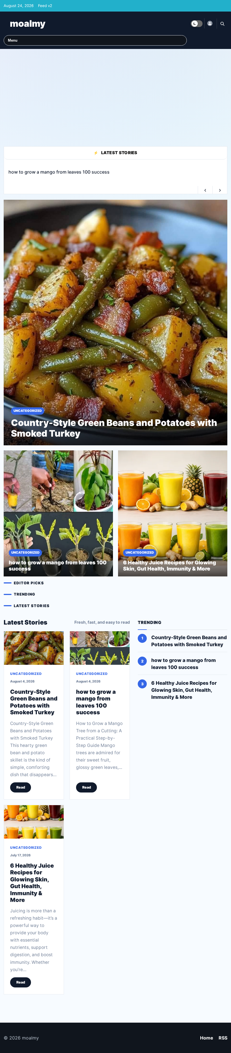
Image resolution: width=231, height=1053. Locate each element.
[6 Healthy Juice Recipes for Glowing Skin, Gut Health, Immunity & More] (34, 822)
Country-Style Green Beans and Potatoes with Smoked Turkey (33, 701)
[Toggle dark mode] (197, 23)
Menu (12, 40)
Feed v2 (45, 5)
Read (20, 787)
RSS (223, 1038)
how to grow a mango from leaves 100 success (96, 701)
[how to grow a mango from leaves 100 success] (100, 648)
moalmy (27, 23)
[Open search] (222, 24)
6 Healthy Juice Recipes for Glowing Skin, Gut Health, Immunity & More (32, 882)
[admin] (209, 23)
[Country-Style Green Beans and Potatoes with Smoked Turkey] (34, 648)
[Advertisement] (115, 95)
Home (206, 1038)
